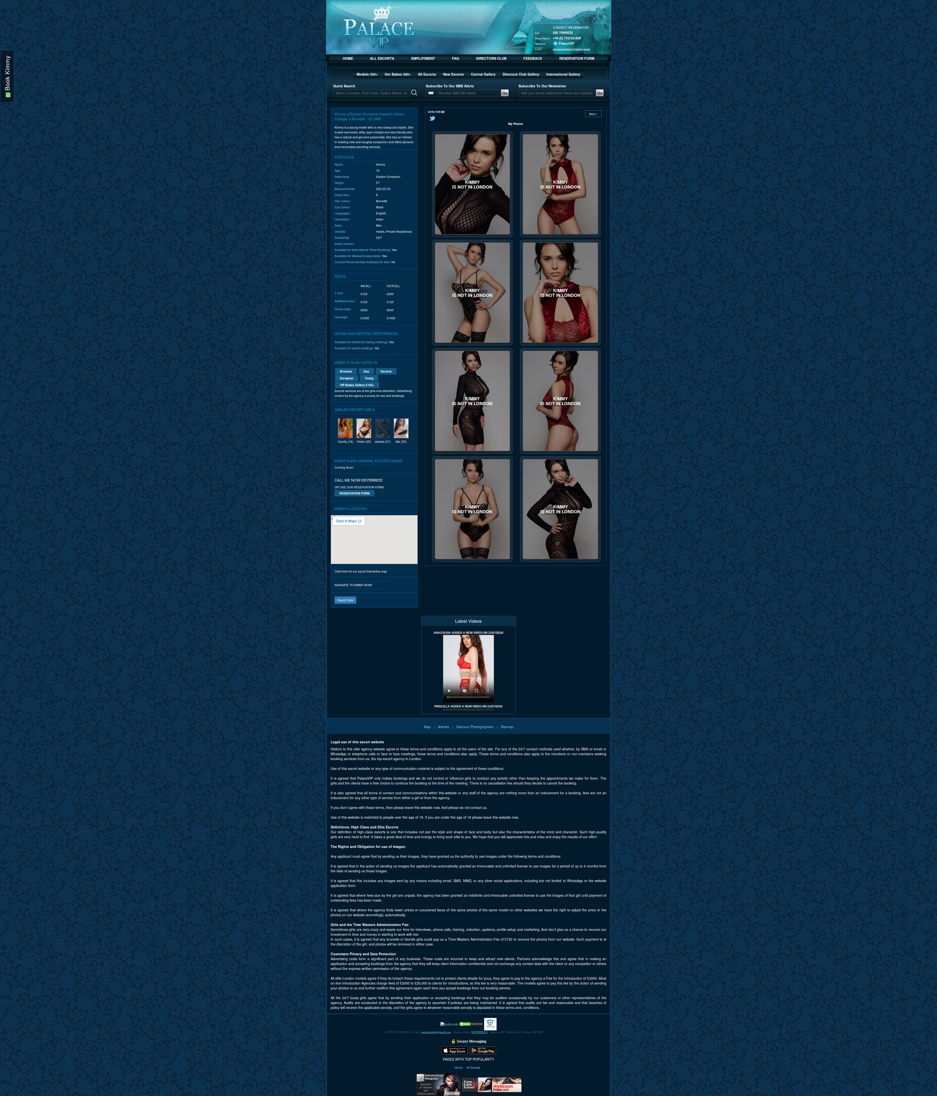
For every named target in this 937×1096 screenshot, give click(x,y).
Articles (444, 726)
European (346, 378)
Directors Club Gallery (521, 74)
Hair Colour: (343, 201)
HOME (348, 58)
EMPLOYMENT (423, 58)
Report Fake (345, 600)
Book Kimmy (7, 73)
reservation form (354, 493)
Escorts (386, 371)
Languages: (342, 213)
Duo (366, 371)
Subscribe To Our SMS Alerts (450, 85)
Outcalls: (340, 231)
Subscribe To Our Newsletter (542, 85)
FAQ (455, 58)
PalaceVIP (566, 43)
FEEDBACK (532, 58)
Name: (339, 164)
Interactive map (377, 571)
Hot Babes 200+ (398, 74)
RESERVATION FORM (576, 58)
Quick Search (344, 85)
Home (459, 1067)
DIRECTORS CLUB (491, 58)
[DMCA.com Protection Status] (471, 1023)
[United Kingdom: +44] (431, 93)
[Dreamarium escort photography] (438, 1084)
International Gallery (563, 74)
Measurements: (345, 189)
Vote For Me (436, 112)
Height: (339, 183)
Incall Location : (345, 243)
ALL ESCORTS (382, 58)
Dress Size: (342, 195)
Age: (338, 170)
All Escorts (427, 74)
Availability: (342, 237)
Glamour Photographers (475, 726)
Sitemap (507, 726)
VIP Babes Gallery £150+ (357, 385)
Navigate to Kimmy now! (353, 585)
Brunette (346, 371)
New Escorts (453, 74)
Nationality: (342, 176)
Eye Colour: (342, 207)
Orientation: (342, 219)
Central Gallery (483, 74)
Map (427, 726)
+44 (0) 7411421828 (567, 38)
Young (369, 378)
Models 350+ (367, 74)
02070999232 (479, 1032)
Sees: (338, 225)
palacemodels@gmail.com (571, 49)
